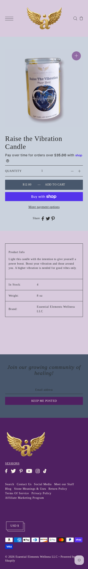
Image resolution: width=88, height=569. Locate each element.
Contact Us (24, 484)
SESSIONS (12, 463)
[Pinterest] (22, 473)
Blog (8, 488)
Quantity (13, 171)
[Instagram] (39, 473)
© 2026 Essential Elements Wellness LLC (31, 556)
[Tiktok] (46, 473)
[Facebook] (7, 473)
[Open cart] (81, 18)
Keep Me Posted (44, 400)
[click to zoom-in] (76, 55)
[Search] (75, 18)
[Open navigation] (10, 18)
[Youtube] (30, 473)
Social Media (43, 484)
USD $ (14, 525)
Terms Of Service (17, 493)
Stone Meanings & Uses (30, 488)
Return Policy (58, 488)
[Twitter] (14, 473)
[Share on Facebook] (43, 218)
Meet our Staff (64, 484)
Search (9, 484)
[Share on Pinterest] (53, 218)
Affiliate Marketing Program (24, 497)
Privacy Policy (41, 493)
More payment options (44, 207)
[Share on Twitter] (48, 218)
